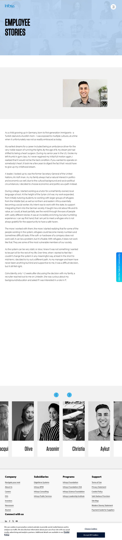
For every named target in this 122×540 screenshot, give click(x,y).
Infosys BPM (39, 487)
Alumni (8, 510)
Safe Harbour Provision (101, 496)
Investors (8, 500)
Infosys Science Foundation (74, 491)
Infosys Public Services (43, 496)
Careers (8, 491)
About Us (8, 487)
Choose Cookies (91, 529)
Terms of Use (97, 482)
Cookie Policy (97, 491)
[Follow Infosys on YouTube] (16, 521)
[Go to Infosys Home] (10, 6)
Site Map (95, 500)
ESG (6, 496)
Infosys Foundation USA (72, 487)
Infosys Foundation (70, 482)
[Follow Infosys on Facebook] (9, 521)
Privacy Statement (99, 487)
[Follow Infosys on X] (13, 521)
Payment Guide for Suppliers (103, 510)
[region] (61, 531)
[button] (113, 7)
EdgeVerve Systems (41, 482)
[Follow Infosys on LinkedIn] (6, 521)
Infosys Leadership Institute (73, 496)
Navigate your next (12, 482)
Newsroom (9, 505)
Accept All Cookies (91, 535)
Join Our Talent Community (118, 267)
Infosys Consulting (41, 491)
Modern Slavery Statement (102, 505)
